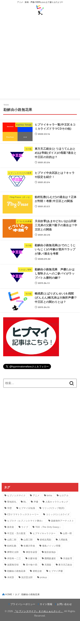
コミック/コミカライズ (57, 514)
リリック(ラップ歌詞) (53, 508)
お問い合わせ (64, 604)
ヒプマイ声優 (56, 571)
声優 (36, 502)
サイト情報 (46, 604)
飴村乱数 (11, 546)
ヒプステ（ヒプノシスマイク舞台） (25, 520)
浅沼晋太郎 (27, 577)
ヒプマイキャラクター (44, 533)
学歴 (9, 508)
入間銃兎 (63, 539)
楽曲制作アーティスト (62, 520)
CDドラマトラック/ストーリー (23, 514)
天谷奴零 (67, 558)
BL (24, 502)
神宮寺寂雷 (31, 552)
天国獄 (47, 564)
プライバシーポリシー (22, 604)
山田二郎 (11, 539)
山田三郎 (28, 539)
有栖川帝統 (29, 546)
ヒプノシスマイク (16, 495)
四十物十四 (31, 564)
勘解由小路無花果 (16, 571)
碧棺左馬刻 (45, 539)
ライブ (24, 527)
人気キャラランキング (56, 502)
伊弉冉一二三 (14, 558)
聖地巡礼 (11, 502)
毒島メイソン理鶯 (51, 546)
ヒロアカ (63, 495)
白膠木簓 (32, 558)
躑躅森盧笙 (50, 558)
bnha (49, 495)
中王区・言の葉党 (16, 533)
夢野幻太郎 (13, 552)
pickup (43, 577)
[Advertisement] (40, 58)
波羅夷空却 (13, 564)
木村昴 (10, 577)
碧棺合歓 (37, 571)
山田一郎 (67, 533)
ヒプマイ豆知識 (27, 508)
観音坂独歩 (50, 552)
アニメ (36, 495)
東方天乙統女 (65, 564)
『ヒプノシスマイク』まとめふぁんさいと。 (38, 611)
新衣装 (10, 527)
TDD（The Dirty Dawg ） (48, 527)
